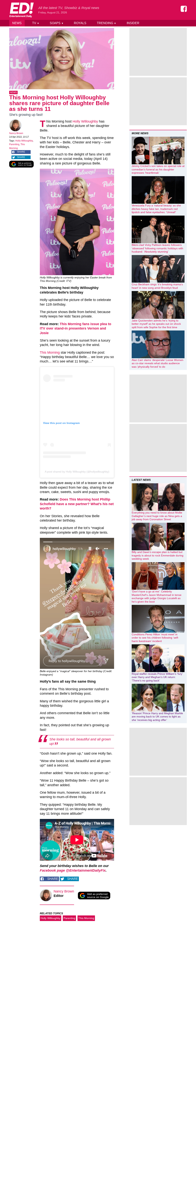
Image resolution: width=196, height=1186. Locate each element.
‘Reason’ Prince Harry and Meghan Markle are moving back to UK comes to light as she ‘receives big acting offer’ (157, 716)
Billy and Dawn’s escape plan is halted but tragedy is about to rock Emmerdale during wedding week (157, 555)
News (17, 23)
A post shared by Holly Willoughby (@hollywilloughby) (77, 471)
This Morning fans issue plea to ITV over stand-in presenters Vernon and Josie (75, 328)
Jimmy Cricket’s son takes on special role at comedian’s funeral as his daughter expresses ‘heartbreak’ (158, 169)
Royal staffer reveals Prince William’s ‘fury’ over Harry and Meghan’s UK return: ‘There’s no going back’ (157, 677)
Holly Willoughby (24, 140)
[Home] (21, 10)
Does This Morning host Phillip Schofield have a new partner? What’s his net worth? (77, 503)
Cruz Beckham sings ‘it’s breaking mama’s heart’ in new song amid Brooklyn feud (157, 286)
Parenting (14, 144)
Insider (133, 23)
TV (35, 23)
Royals (80, 23)
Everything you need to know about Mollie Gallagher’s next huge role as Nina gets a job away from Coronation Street (157, 516)
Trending (106, 23)
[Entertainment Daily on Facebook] (184, 8)
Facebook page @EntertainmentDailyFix (73, 870)
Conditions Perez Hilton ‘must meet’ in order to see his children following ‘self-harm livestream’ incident (155, 638)
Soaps (57, 23)
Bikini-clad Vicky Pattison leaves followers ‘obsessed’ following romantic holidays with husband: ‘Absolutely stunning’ (157, 248)
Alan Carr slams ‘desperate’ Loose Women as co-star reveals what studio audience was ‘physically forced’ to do (157, 363)
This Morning (50, 352)
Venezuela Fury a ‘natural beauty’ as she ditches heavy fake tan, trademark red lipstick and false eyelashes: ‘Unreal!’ (156, 209)
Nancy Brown (16, 133)
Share (21, 151)
